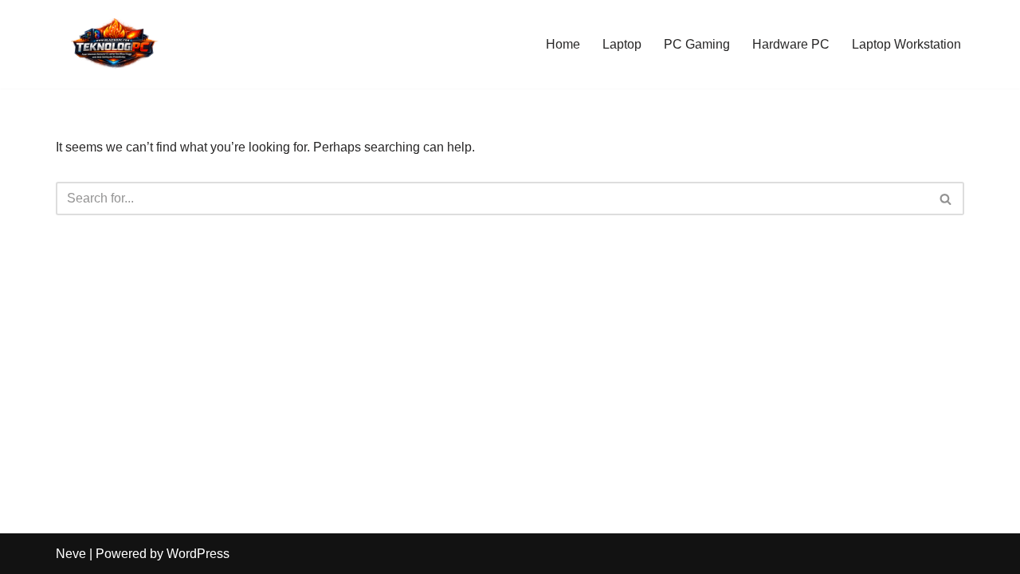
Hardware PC (791, 44)
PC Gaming (697, 44)
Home (563, 44)
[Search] (946, 198)
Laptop (621, 44)
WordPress (198, 553)
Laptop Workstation (906, 44)
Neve (71, 553)
